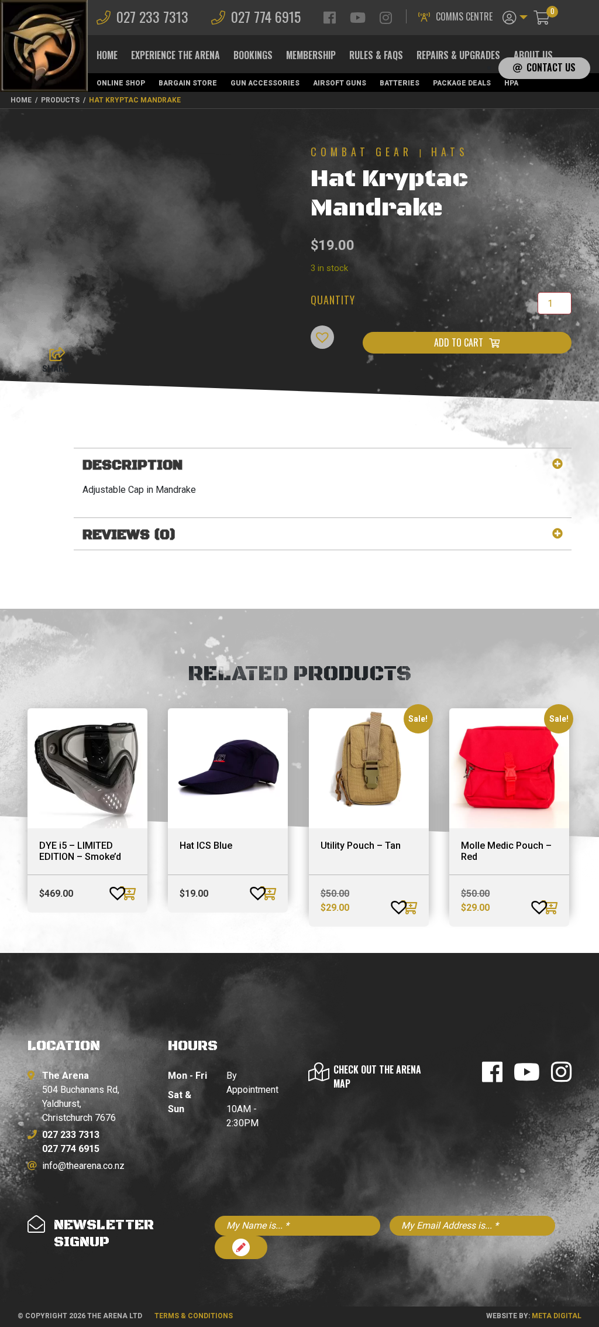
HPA (511, 83)
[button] (515, 16)
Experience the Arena (175, 55)
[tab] (322, 465)
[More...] (51, 351)
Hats (450, 151)
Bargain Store (188, 83)
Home (107, 55)
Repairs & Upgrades (458, 55)
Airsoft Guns (339, 83)
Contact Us (551, 67)
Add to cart (458, 342)
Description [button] (132, 465)
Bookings (253, 55)
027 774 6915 (266, 16)
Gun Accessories (265, 83)
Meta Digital (556, 1316)
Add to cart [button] (129, 893)
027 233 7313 (152, 16)
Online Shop (121, 83)
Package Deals (462, 83)
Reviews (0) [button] (129, 535)
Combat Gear (361, 151)
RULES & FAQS (376, 55)
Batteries (399, 83)
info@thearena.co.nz (83, 1165)
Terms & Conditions (193, 1316)
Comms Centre (464, 16)
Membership (311, 55)
